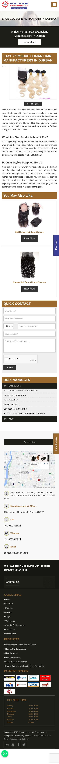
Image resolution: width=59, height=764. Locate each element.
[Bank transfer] (33, 678)
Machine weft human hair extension (21, 391)
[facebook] (18, 745)
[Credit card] (33, 684)
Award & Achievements (15, 625)
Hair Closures (11, 400)
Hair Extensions (12, 386)
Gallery (8, 612)
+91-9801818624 (12, 526)
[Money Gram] (21, 684)
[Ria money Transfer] (9, 684)
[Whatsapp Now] (4, 753)
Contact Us (12, 581)
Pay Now (56, 245)
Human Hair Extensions (15, 395)
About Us (9, 604)
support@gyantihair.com (16, 553)
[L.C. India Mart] (9, 691)
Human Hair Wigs (11, 404)
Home (8, 599)
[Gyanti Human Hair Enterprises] (29, 469)
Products (9, 608)
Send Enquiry (56, 444)
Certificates (10, 621)
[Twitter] (24, 745)
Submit (10, 367)
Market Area (10, 634)
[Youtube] (13, 745)
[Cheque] (45, 684)
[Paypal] (21, 678)
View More (29, 42)
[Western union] (9, 678)
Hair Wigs (8, 419)
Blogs (7, 616)
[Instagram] (7, 745)
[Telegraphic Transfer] (45, 678)
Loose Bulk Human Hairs (15, 409)
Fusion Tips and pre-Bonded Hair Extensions (24, 414)
